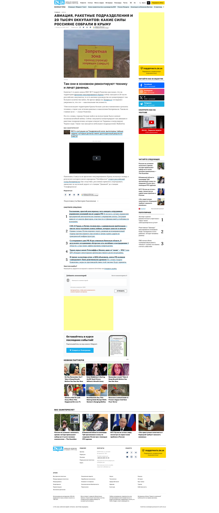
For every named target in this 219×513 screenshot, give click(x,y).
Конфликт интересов (87, 481)
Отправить (121, 291)
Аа (148, 2)
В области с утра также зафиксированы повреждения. (99, 243)
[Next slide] (163, 6)
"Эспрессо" (107, 100)
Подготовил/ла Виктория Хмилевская (80, 201)
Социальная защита (87, 476)
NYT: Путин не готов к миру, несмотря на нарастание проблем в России (147, 192)
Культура (112, 487)
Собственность (142, 487)
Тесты (125, 3)
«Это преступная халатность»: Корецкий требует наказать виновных (148, 202)
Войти (144, 3)
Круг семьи (141, 481)
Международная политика (60, 479)
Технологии (113, 479)
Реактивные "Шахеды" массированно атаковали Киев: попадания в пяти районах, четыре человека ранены (148, 231)
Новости (83, 3)
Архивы (82, 452)
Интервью (109, 3)
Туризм (140, 484)
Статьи (90, 3)
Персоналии (85, 487)
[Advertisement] (88, 313)
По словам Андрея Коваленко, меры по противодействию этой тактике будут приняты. (98, 259)
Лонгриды (117, 3)
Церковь (112, 484)
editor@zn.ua (106, 467)
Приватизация (57, 487)
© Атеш (66, 79)
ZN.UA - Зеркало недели (151, 130)
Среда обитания (114, 481)
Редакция (82, 454)
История (140, 479)
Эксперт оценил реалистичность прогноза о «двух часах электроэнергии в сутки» (149, 220)
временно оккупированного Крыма (89, 94)
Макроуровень (57, 481)
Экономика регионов (59, 489)
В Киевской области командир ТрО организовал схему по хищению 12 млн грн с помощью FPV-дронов (147, 181)
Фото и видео (99, 3)
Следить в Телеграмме (81, 350)
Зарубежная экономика (88, 479)
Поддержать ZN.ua (157, 2)
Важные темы (60, 7)
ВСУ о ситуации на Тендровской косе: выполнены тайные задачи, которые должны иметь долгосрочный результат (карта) (97, 133)
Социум (140, 476)
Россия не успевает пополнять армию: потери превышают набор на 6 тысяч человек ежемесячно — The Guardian (147, 168)
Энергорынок (57, 484)
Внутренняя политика (59, 476)
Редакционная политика (87, 460)
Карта (81, 462)
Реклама (82, 457)
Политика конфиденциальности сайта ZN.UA (153, 507)
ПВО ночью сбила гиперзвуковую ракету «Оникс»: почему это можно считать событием (149, 243)
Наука (111, 476)
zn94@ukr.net (101, 462)
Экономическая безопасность (90, 484)
